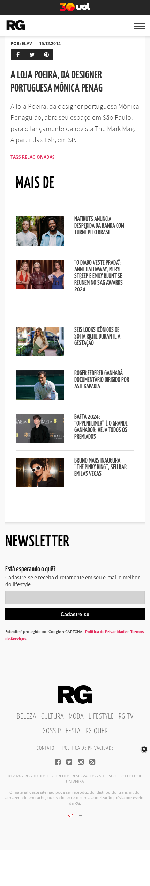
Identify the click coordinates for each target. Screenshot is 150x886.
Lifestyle (101, 716)
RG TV (126, 716)
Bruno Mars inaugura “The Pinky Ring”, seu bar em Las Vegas (100, 467)
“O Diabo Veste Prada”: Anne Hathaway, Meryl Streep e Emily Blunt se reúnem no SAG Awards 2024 (98, 276)
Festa (73, 731)
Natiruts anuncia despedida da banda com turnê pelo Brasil (99, 226)
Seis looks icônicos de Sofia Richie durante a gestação (97, 337)
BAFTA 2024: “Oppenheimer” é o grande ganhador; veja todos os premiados (101, 427)
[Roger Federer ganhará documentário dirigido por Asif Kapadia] (40, 397)
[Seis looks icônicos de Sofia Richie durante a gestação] (40, 354)
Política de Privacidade (106, 631)
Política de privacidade (88, 748)
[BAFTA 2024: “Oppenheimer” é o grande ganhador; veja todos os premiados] (40, 441)
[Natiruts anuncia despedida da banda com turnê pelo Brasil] (40, 243)
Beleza (27, 716)
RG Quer (96, 731)
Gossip (52, 731)
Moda (76, 716)
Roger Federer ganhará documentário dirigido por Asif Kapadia (101, 380)
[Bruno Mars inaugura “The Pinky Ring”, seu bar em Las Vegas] (40, 484)
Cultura (52, 716)
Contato (45, 748)
